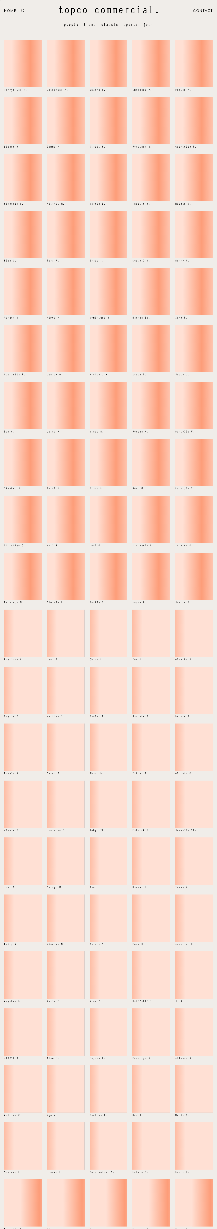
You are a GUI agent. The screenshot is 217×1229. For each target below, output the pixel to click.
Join (148, 24)
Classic (110, 24)
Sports (130, 24)
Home (10, 10)
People (71, 24)
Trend (90, 24)
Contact (203, 10)
